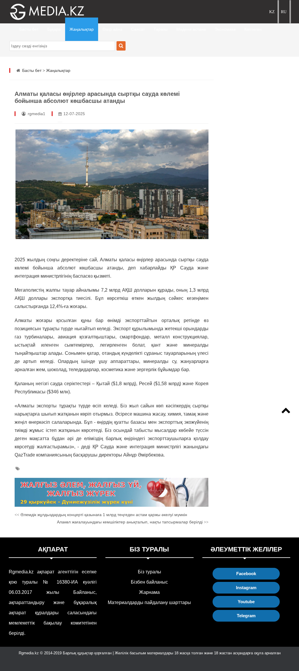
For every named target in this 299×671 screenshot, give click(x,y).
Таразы (161, 29)
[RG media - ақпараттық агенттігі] (38, 11)
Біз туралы (149, 571)
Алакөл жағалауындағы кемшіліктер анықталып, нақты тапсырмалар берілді (132, 522)
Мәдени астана (191, 29)
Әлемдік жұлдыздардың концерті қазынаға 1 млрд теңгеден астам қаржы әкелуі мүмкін (101, 514)
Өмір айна (112, 29)
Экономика (225, 29)
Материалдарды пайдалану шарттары (149, 602)
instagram (246, 587)
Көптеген (253, 29)
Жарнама (149, 592)
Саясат (138, 29)
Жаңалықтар (81, 29)
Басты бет (29, 29)
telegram (246, 615)
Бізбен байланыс (149, 582)
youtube (246, 601)
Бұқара (54, 29)
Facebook (246, 573)
